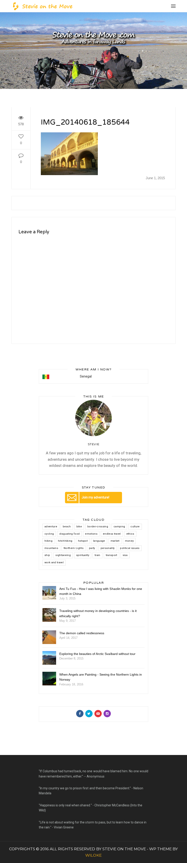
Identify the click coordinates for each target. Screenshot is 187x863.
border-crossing (97, 526)
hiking (48, 540)
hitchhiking (65, 540)
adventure (50, 526)
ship (47, 555)
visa (125, 555)
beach (67, 526)
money (129, 540)
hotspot (83, 540)
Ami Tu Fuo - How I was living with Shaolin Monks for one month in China (100, 591)
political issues (129, 548)
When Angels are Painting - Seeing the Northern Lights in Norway (100, 677)
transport (111, 555)
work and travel (54, 562)
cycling (49, 533)
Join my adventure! (95, 497)
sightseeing (63, 555)
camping (119, 526)
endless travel (112, 533)
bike (79, 526)
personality (108, 548)
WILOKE (93, 855)
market (115, 540)
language (99, 540)
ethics (130, 533)
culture (135, 526)
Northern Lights (73, 548)
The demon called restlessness (81, 633)
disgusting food (69, 533)
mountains (51, 548)
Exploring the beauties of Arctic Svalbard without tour (97, 654)
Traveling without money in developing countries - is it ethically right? (98, 613)
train (97, 555)
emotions (91, 533)
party (92, 548)
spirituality (82, 555)
